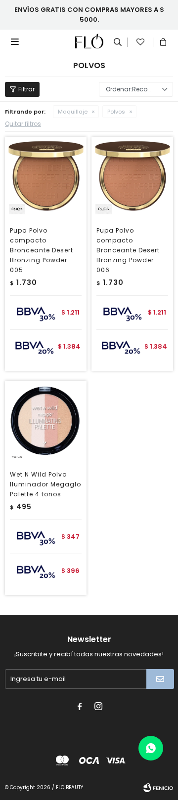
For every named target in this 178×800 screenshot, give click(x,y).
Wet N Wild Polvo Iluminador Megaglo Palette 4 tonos (45, 484)
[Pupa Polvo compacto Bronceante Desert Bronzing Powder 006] (132, 177)
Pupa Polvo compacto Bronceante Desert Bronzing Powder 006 (128, 250)
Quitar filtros (23, 124)
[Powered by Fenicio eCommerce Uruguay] (158, 787)
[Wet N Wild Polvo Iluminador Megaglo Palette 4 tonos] (46, 421)
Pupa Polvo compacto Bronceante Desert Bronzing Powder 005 (41, 250)
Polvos (116, 112)
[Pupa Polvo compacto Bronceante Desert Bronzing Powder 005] (46, 177)
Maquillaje (73, 112)
